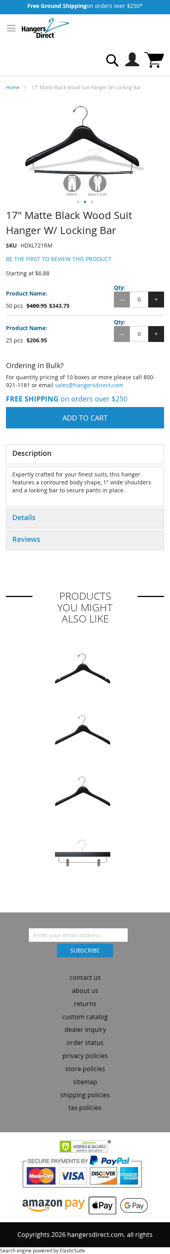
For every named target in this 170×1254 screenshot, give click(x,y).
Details (24, 517)
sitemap (85, 1081)
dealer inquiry (85, 1029)
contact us (85, 977)
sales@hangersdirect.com (89, 385)
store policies (85, 1068)
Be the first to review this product (58, 259)
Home (12, 87)
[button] (77, 202)
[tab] (85, 454)
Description (31, 453)
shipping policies (85, 1095)
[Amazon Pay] (54, 1204)
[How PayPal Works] (85, 1174)
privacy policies (85, 1055)
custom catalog (85, 1016)
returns (85, 1003)
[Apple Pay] (100, 1204)
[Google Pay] (132, 1204)
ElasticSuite (72, 1250)
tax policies (85, 1107)
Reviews (26, 539)
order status (85, 1042)
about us (85, 990)
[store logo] (45, 28)
